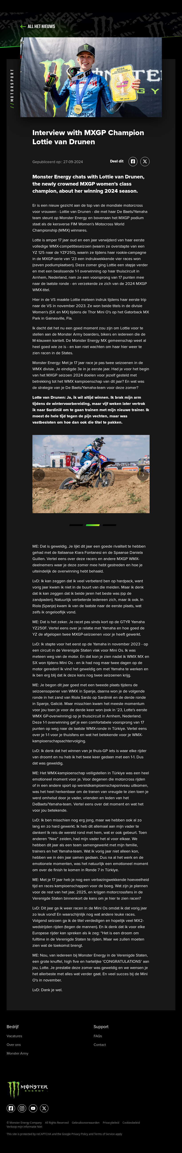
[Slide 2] (92, 525)
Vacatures (14, 1036)
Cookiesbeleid (131, 1123)
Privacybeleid (111, 1123)
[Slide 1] (76, 525)
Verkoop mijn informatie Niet (24, 1127)
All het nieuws (41, 26)
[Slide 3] (109, 525)
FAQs (98, 1036)
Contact (100, 1044)
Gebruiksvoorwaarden (85, 1123)
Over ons (14, 1044)
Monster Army (17, 1053)
